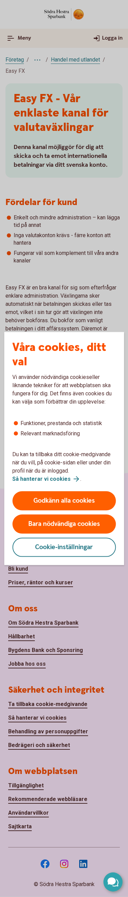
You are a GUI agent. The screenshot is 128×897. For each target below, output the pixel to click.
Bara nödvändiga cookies (64, 524)
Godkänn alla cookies (64, 501)
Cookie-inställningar (64, 547)
